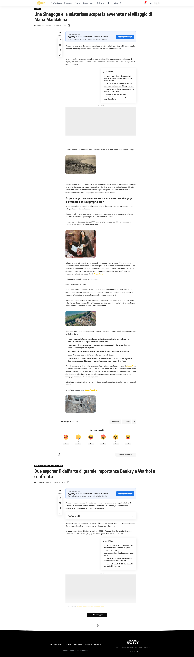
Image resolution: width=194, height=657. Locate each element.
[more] (120, 3)
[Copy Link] (60, 54)
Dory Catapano (39, 482)
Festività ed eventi (56, 465)
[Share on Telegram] (60, 49)
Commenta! (57, 25)
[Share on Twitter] (60, 45)
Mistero (38, 9)
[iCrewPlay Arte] (40, 3)
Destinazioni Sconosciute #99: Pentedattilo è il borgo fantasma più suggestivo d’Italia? (115, 97)
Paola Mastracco (39, 25)
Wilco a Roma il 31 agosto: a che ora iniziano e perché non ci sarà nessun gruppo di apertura (118, 553)
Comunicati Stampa (41, 465)
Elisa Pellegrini (39, 637)
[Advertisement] (100, 121)
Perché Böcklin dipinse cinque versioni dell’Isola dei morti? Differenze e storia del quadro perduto (118, 78)
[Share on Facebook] (60, 40)
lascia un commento (126, 454)
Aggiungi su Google (125, 37)
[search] (148, 3)
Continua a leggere (97, 615)
